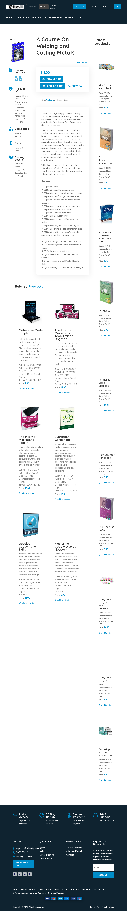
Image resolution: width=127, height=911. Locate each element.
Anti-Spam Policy (44, 889)
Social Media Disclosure (78, 889)
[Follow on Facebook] (15, 874)
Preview (77, 86)
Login (93, 6)
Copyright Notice (60, 889)
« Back (13, 39)
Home (9, 18)
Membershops (108, 907)
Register (79, 6)
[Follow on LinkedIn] (25, 874)
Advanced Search (74, 851)
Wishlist (106, 6)
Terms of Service (28, 889)
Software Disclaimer (56, 893)
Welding (50, 100)
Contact (70, 855)
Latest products (53, 18)
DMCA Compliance (20, 893)
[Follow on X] (20, 874)
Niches (42, 851)
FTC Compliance (97, 889)
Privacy (16, 889)
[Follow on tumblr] (30, 874)
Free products (73, 18)
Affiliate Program (74, 848)
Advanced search (54, 6)
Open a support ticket (22, 864)
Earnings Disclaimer (38, 893)
